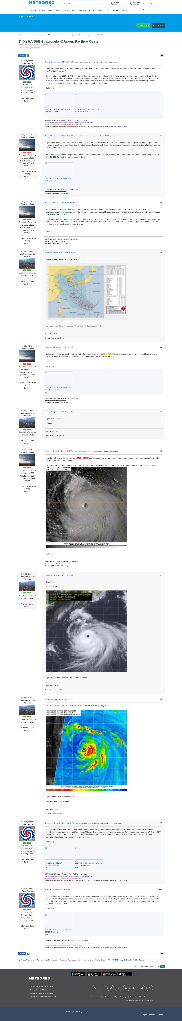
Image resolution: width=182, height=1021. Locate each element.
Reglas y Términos (148, 1015)
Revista (101, 10)
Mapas (74, 10)
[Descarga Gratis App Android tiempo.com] (78, 974)
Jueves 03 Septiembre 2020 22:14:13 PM (59, 412)
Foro (108, 10)
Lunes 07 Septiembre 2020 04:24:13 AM (58, 889)
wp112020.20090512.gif (53, 863)
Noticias (42, 10)
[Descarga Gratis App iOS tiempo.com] (94, 974)
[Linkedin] (134, 988)
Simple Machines (84, 1012)
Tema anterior (23, 48)
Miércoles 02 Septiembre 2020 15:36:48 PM (60, 252)
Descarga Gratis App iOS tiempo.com (40, 990)
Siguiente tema (34, 48)
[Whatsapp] (126, 988)
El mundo (116, 10)
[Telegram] (142, 988)
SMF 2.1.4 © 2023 (72, 1012)
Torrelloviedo (28, 251)
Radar (66, 10)
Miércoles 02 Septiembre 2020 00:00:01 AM (60, 203)
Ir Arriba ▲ (161, 1015)
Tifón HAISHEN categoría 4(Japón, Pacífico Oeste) (59, 41)
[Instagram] (111, 988)
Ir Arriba (22, 953)
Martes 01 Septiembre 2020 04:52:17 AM (59, 62)
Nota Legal (123, 997)
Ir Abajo (22, 55)
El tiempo (32, 10)
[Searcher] (100, 3)
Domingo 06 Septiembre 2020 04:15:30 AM (59, 823)
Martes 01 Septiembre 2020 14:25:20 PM (59, 136)
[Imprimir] (162, 55)
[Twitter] (95, 988)
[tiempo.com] (41, 3)
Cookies (133, 997)
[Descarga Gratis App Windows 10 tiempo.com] (125, 974)
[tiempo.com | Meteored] (39, 978)
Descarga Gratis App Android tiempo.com (41, 986)
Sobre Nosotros (106, 997)
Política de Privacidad (146, 997)
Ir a (136, 966)
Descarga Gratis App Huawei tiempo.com (41, 993)
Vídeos (50, 10)
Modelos (92, 10)
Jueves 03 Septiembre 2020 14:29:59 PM (59, 347)
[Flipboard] (149, 988)
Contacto (94, 997)
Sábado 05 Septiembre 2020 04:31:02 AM (59, 699)
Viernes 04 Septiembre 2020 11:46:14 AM (59, 575)
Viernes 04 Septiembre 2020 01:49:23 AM (59, 451)
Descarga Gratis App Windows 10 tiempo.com (43, 996)
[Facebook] (102, 988)
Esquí (125, 10)
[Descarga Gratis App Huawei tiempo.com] (109, 974)
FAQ (115, 997)
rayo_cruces (28, 60)
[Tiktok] (118, 988)
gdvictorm (28, 134)
